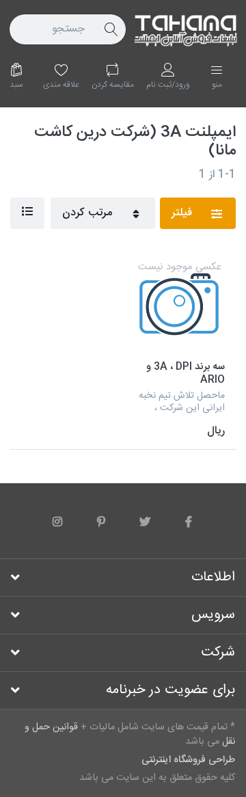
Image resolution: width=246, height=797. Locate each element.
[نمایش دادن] (27, 213)
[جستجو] (110, 29)
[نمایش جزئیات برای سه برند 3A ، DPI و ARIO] (179, 306)
